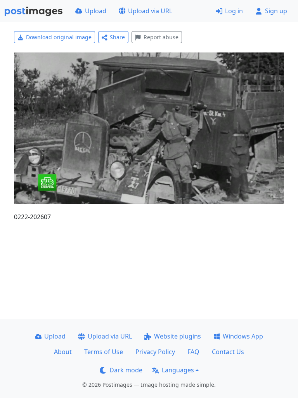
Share (117, 37)
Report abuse (161, 37)
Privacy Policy (155, 351)
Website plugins (177, 336)
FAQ (193, 351)
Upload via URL (150, 11)
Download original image (59, 37)
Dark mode (125, 370)
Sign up (276, 11)
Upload (95, 11)
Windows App (243, 336)
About (63, 351)
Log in (234, 11)
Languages (178, 370)
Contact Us (228, 351)
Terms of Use (103, 351)
